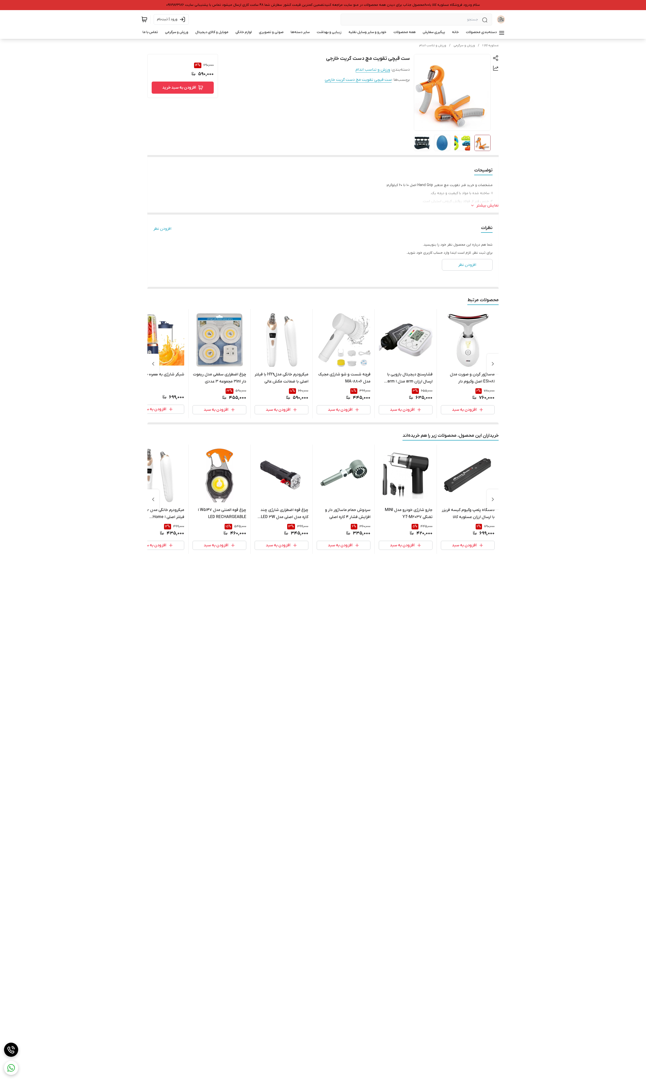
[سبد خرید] (144, 19)
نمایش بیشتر (487, 205)
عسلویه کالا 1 (490, 45)
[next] (153, 364)
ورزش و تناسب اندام (432, 45)
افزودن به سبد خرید (179, 87)
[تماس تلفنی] (11, 1050)
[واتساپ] (11, 1068)
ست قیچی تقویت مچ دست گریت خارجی (358, 79)
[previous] (493, 364)
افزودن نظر (162, 228)
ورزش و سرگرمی (464, 45)
